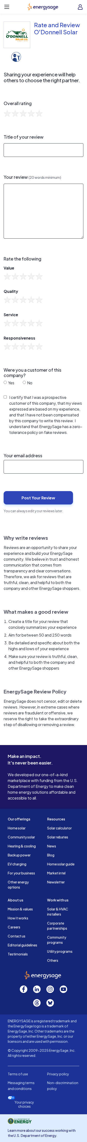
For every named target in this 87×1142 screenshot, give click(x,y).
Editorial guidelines (22, 945)
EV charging (17, 864)
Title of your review (24, 137)
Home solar (17, 828)
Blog (50, 855)
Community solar (21, 837)
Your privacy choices (24, 1104)
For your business (21, 873)
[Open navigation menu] (7, 7)
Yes (10, 382)
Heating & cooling (22, 846)
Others (52, 960)
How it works (18, 918)
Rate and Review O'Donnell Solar (57, 28)
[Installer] (16, 56)
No (29, 382)
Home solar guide (60, 864)
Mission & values (20, 909)
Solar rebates (57, 837)
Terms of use (18, 1074)
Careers (14, 927)
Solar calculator (59, 828)
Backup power (19, 855)
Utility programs (59, 951)
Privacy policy (58, 1074)
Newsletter (56, 882)
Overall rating (18, 103)
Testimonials (18, 954)
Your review (32, 177)
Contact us (16, 936)
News (51, 846)
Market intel (56, 873)
